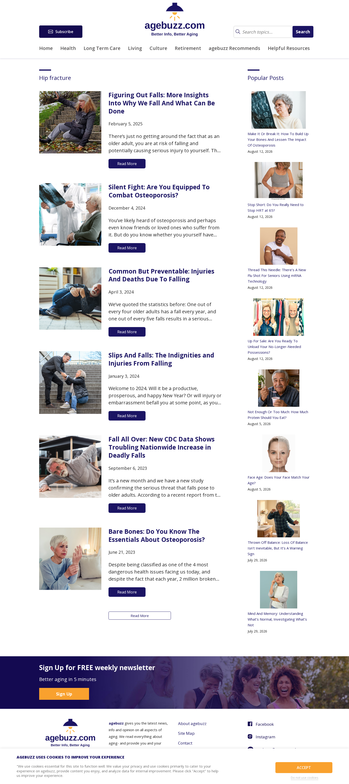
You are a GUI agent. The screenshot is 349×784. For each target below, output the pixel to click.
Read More (140, 615)
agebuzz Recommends (234, 48)
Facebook (265, 724)
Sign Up (64, 694)
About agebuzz (192, 723)
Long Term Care (102, 48)
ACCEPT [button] (304, 767)
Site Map (186, 733)
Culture (158, 48)
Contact (185, 743)
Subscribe (64, 31)
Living (135, 48)
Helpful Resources (289, 48)
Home (46, 48)
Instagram (265, 737)
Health (68, 48)
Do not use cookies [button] (304, 777)
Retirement (188, 48)
